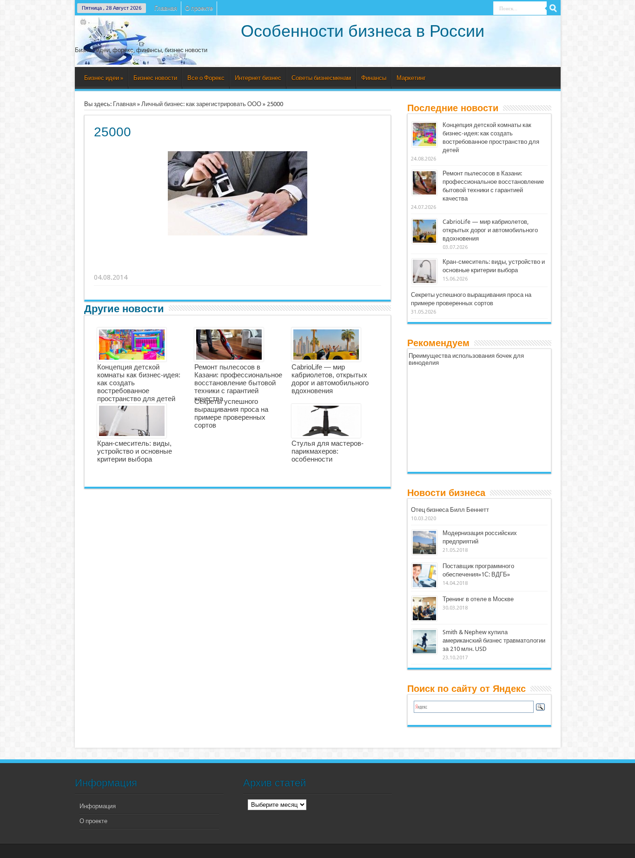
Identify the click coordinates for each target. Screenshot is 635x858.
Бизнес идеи (103, 77)
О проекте (199, 8)
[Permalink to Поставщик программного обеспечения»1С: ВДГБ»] (424, 575)
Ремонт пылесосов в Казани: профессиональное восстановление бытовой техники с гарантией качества (238, 382)
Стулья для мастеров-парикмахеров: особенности (327, 451)
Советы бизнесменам (321, 77)
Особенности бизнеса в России (362, 30)
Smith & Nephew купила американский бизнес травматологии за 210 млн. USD (494, 640)
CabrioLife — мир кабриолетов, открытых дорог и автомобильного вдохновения (330, 379)
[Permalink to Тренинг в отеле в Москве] (424, 608)
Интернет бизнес (258, 77)
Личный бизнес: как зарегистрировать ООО (201, 104)
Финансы (373, 77)
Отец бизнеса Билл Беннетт (450, 509)
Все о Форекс (206, 77)
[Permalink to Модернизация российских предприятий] (424, 542)
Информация (97, 806)
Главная (165, 8)
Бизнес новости (155, 77)
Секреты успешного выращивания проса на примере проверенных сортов (231, 413)
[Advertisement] (238, 266)
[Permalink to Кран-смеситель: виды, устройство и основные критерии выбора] (424, 271)
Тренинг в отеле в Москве (478, 599)
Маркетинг (411, 77)
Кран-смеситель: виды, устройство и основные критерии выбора (134, 451)
